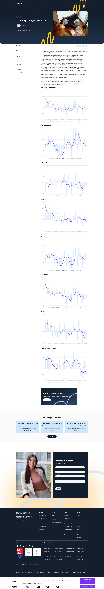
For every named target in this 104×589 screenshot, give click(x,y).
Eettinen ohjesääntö (40, 572)
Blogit (77, 518)
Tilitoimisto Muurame (58, 559)
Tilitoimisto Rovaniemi (69, 548)
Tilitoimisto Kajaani (46, 559)
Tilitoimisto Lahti (57, 556)
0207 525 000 (25, 564)
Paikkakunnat (46, 542)
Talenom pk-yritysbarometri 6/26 (76, 423)
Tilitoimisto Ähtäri (80, 559)
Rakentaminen (19, 56)
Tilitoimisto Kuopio (57, 551)
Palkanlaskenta (67, 518)
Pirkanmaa (19, 69)
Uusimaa (18, 66)
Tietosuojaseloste (57, 572)
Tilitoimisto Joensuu (46, 554)
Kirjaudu (84, 3)
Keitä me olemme (42, 518)
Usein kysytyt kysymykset (44, 523)
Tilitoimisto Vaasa (80, 551)
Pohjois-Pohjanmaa (20, 72)
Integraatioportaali (79, 521)
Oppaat (77, 529)
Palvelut (18, 61)
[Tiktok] (32, 546)
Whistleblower (76, 572)
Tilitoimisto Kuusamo (58, 554)
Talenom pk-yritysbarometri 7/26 (52, 423)
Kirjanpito (66, 515)
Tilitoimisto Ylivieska (81, 556)
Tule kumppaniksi (42, 526)
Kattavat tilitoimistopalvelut (55, 516)
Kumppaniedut (42, 532)
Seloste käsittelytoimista (66, 572)
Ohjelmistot (66, 532)
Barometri (19, 17)
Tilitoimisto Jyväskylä (47, 556)
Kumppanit (41, 529)
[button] (77, 46)
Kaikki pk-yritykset (20, 53)
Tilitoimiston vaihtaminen (56, 525)
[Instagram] (23, 546)
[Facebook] (20, 546)
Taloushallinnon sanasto (81, 534)
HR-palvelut (66, 521)
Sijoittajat (41, 521)
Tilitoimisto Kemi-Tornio (58, 548)
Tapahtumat (78, 537)
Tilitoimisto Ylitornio (81, 554)
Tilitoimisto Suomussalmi (70, 556)
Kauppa (18, 59)
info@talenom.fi (30, 566)
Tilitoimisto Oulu (68, 545)
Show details (63, 586)
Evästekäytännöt (49, 572)
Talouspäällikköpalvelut (56, 522)
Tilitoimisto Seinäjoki (69, 554)
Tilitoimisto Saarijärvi (69, 551)
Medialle (78, 526)
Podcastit (78, 532)
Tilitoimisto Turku (80, 548)
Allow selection (88, 582)
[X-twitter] (26, 546)
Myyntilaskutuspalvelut (68, 529)
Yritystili (65, 534)
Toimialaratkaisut (55, 519)
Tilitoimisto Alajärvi (46, 545)
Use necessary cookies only (87, 586)
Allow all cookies (87, 579)
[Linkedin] (17, 546)
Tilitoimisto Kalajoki (58, 545)
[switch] (38, 587)
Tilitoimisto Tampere (81, 545)
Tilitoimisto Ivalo (46, 551)
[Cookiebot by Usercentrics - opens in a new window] (14, 587)
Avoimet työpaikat (42, 515)
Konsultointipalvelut (68, 523)
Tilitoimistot (78, 3)
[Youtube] (29, 546)
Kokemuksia (78, 523)
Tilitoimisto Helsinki (46, 548)
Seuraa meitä (19, 542)
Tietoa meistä (71, 3)
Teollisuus (19, 64)
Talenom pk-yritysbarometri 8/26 (28, 423)
